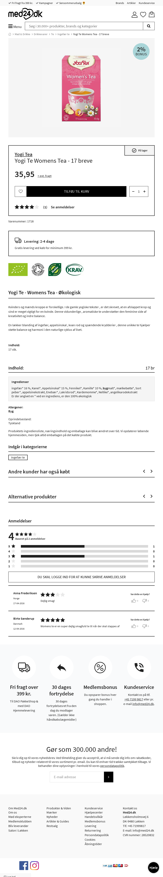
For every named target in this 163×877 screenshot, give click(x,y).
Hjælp (153, 867)
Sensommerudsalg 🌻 (72, 3)
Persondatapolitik (97, 835)
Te (52, 34)
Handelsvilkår (94, 817)
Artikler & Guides (58, 821)
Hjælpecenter (94, 812)
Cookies (90, 839)
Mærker (52, 812)
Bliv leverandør (18, 826)
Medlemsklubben (20, 821)
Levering (90, 826)
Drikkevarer (41, 34)
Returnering (93, 830)
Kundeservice (147, 3)
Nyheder (52, 817)
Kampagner (46, 3)
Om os (12, 812)
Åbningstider (93, 844)
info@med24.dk (143, 704)
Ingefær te (63, 34)
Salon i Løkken (18, 830)
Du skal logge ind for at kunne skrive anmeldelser (82, 577)
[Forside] (9, 34)
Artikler (131, 3)
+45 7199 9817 (133, 699)
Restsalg (52, 826)
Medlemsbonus (95, 821)
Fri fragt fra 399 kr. (22, 3)
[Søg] (149, 26)
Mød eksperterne (19, 817)
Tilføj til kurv (76, 191)
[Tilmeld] (108, 777)
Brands (120, 3)
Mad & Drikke (22, 34)
